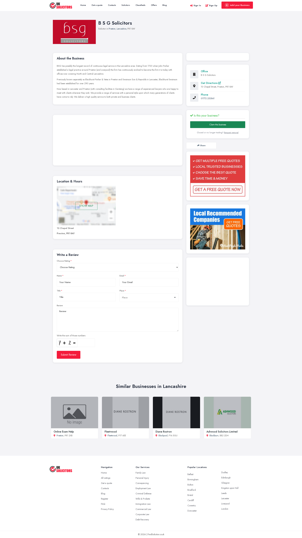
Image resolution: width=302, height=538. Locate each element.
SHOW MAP (86, 206)
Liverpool (225, 503)
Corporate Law (142, 514)
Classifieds (140, 5)
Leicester (225, 498)
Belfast (190, 474)
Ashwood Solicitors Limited (222, 431)
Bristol (190, 495)
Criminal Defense (143, 493)
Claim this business (217, 124)
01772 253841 (208, 98)
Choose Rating (63, 261)
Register (104, 498)
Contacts (112, 5)
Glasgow (225, 482)
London (224, 508)
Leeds (223, 493)
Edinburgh (226, 477)
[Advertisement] (118, 141)
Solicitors (126, 5)
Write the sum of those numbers (71, 335)
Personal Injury (142, 478)
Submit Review (68, 355)
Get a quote (97, 5)
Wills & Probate (143, 498)
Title (59, 290)
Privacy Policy (107, 509)
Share (202, 145)
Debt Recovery (142, 519)
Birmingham (193, 479)
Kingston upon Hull (229, 488)
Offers (154, 5)
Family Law (141, 472)
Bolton (190, 484)
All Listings (105, 478)
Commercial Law (143, 509)
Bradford (191, 489)
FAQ (103, 504)
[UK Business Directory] (217, 228)
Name (59, 275)
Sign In (197, 5)
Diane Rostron (164, 431)
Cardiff (190, 500)
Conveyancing (142, 483)
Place (122, 290)
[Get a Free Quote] (217, 175)
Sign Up (213, 5)
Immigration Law (143, 504)
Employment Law (143, 488)
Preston (112, 28)
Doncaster (192, 510)
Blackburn (214, 435)
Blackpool (163, 435)
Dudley (224, 472)
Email (122, 275)
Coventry (191, 505)
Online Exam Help (64, 431)
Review (60, 305)
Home (83, 5)
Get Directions (209, 83)
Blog (164, 5)
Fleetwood (111, 431)
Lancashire (121, 28)
